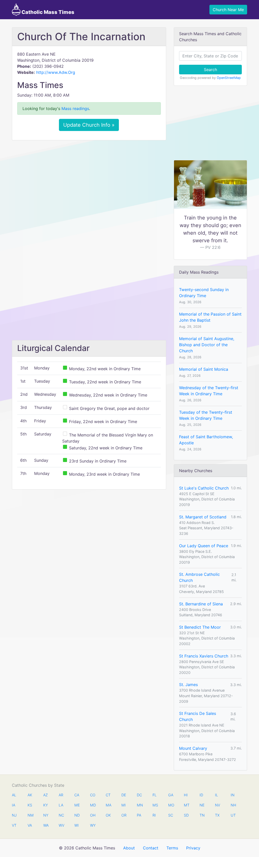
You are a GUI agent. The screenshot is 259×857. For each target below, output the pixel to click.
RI (154, 815)
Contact (150, 847)
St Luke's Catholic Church (204, 488)
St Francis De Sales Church (197, 716)
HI (186, 795)
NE (202, 805)
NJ (14, 815)
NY (45, 815)
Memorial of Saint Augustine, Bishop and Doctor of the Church (206, 344)
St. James (188, 684)
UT (233, 815)
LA (61, 805)
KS (30, 805)
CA (76, 795)
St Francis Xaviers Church (203, 655)
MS (155, 805)
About (129, 847)
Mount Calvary (193, 748)
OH (92, 815)
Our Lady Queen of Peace (203, 545)
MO (170, 805)
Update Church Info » (89, 125)
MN (139, 805)
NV (217, 805)
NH (233, 805)
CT (108, 795)
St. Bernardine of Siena (201, 603)
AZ (45, 795)
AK (30, 795)
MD (92, 805)
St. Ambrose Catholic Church (199, 577)
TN (202, 815)
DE (123, 795)
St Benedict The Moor (200, 627)
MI (123, 805)
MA (108, 805)
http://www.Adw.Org (55, 72)
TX (217, 815)
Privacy (193, 847)
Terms (172, 847)
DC (139, 795)
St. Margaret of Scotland (202, 516)
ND (76, 815)
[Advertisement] (89, 181)
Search (210, 69)
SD (186, 815)
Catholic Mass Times (47, 12)
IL (216, 795)
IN (232, 795)
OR (123, 815)
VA (30, 825)
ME (76, 805)
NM (30, 815)
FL (155, 795)
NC (61, 815)
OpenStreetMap (229, 78)
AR (61, 795)
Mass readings (75, 108)
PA (139, 815)
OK (108, 815)
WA (45, 825)
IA (13, 805)
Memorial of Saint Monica (203, 369)
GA (170, 795)
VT (14, 825)
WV (61, 825)
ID (201, 795)
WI (76, 825)
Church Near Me (228, 9)
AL (14, 795)
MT (186, 805)
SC (170, 815)
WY (92, 825)
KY (45, 805)
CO (92, 795)
